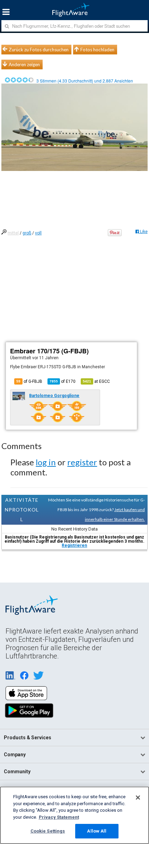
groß (27, 233)
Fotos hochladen (97, 49)
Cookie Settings (47, 831)
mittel (13, 233)
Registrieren (74, 545)
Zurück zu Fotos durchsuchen (39, 49)
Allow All (96, 831)
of (63, 381)
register (82, 462)
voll (38, 233)
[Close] (138, 797)
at (96, 381)
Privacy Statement (59, 817)
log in (46, 462)
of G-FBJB (29, 381)
